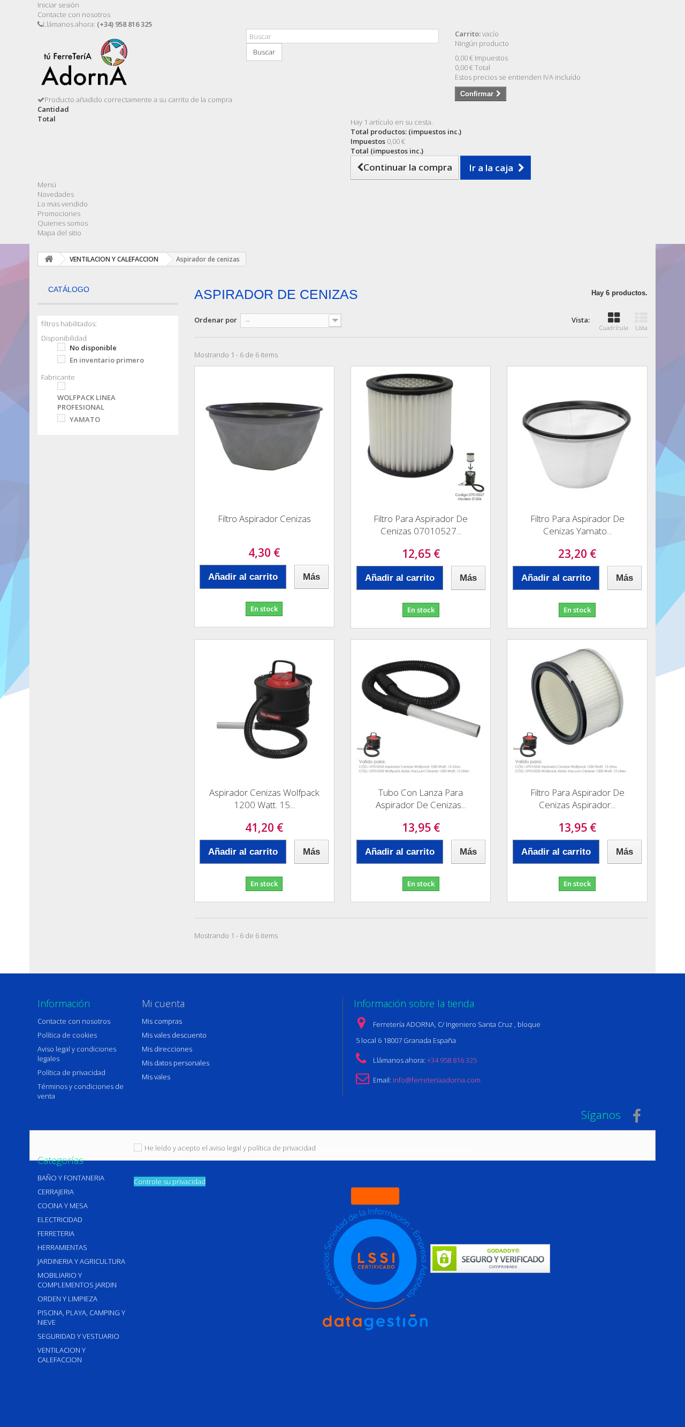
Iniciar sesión (58, 5)
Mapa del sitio (59, 232)
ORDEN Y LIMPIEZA (67, 1298)
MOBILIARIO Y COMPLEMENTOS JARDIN (77, 1280)
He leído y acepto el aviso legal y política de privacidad (230, 1148)
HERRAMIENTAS (62, 1247)
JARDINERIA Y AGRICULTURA (81, 1261)
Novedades (55, 194)
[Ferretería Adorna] (133, 66)
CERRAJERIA (55, 1191)
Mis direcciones (167, 1049)
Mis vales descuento (174, 1035)
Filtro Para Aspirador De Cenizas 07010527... (421, 524)
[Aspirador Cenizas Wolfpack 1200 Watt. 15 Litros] (264, 709)
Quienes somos (62, 223)
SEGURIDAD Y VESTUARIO (78, 1336)
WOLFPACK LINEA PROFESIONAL (86, 402)
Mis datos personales (175, 1063)
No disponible (93, 347)
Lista (641, 328)
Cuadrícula (613, 328)
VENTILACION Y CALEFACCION (61, 1354)
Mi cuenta (163, 1003)
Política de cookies (67, 1035)
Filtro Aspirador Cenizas (264, 518)
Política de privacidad (71, 1072)
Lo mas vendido (62, 204)
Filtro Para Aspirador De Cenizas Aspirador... (577, 798)
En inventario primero (107, 360)
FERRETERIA (55, 1233)
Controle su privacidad (170, 1181)
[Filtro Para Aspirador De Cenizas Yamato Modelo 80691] (577, 436)
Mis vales (156, 1076)
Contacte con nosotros (73, 14)
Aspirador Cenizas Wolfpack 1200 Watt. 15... (264, 798)
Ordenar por (215, 320)
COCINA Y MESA (62, 1205)
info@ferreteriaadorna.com (437, 1080)
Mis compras (162, 1021)
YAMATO (85, 419)
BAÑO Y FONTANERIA (70, 1178)
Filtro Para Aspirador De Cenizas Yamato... (577, 524)
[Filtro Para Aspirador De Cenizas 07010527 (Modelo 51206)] (420, 436)
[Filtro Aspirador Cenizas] (264, 436)
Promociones (58, 213)
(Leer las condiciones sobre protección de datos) (395, 1148)
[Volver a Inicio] (49, 259)
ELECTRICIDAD (59, 1219)
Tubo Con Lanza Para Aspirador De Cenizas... (421, 798)
